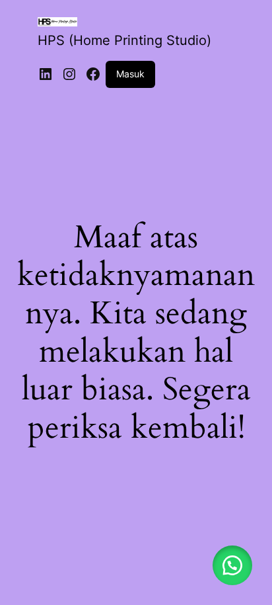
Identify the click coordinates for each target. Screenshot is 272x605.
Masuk (130, 73)
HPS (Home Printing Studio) (124, 40)
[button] (232, 565)
